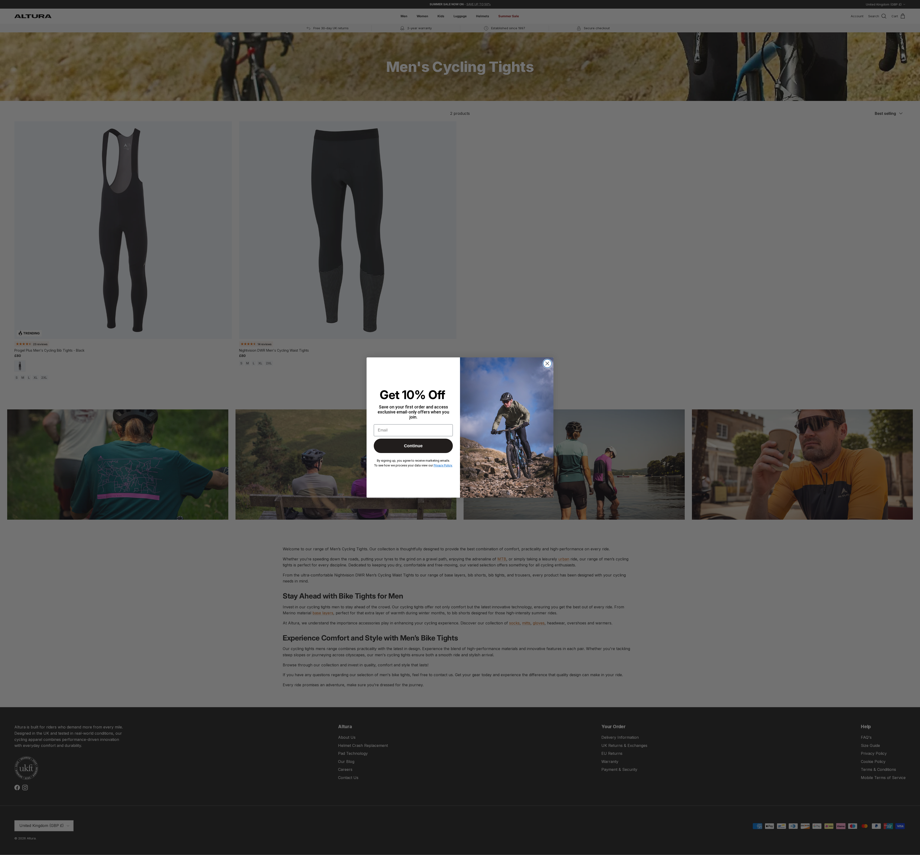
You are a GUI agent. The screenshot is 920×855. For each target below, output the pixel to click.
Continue (413, 445)
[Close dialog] (547, 363)
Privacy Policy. (443, 465)
